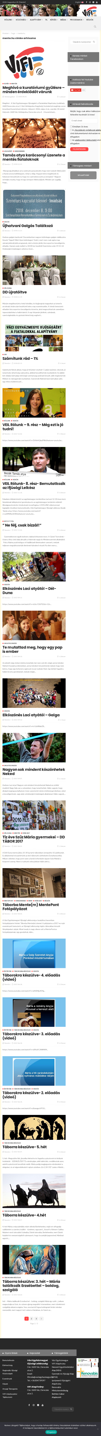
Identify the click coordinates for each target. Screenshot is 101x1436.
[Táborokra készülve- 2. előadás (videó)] (34, 1071)
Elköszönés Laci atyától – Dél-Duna (29, 590)
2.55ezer (62, 1102)
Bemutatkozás (8, 1360)
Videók (15, 420)
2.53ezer (62, 984)
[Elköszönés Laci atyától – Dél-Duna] (34, 566)
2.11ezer (62, 779)
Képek (5, 1384)
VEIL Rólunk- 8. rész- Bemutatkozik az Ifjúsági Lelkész (33, 485)
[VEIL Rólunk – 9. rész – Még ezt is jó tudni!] (34, 403)
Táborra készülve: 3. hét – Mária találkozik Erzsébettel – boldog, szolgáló (31, 1286)
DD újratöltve (14, 292)
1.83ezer (62, 231)
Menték (14, 83)
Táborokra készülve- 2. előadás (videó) (31, 1095)
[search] (95, 26)
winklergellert (10, 97)
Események (7, 1379)
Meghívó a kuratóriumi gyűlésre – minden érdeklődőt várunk (33, 89)
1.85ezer (62, 914)
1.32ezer (62, 598)
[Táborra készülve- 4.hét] (34, 1191)
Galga (6, 221)
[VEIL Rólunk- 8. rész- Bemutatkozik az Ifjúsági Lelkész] (34, 461)
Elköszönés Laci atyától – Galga (31, 715)
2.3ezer (63, 363)
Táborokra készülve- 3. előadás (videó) (31, 1036)
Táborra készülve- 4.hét (24, 1215)
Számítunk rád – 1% (20, 358)
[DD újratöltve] (34, 270)
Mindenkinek (20, 151)
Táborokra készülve (22, 971)
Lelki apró (8, 151)
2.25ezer (62, 1043)
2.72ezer (62, 164)
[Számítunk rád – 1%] (34, 336)
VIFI (5, 354)
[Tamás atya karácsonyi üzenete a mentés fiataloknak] (34, 133)
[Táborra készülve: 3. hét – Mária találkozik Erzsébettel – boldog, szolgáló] (34, 1259)
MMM (30, 900)
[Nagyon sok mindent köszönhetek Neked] (34, 747)
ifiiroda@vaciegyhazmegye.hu (40, 1377)
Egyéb (6, 83)
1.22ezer (62, 97)
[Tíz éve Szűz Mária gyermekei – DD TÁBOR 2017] (34, 815)
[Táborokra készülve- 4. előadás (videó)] (34, 953)
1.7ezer (63, 720)
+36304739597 (38, 1380)
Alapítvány (35, 19)
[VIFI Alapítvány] (83, 175)
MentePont (8, 900)
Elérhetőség (7, 1365)
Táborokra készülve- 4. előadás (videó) (31, 977)
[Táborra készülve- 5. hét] (34, 1127)
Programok (76, 19)
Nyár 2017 (26, 833)
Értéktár (7, 971)
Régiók (89, 19)
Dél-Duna (8, 288)
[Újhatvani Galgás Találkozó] (34, 204)
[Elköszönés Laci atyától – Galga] (34, 693)
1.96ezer (62, 434)
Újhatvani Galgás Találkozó (27, 225)
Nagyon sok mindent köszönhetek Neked (33, 771)
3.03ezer (62, 493)
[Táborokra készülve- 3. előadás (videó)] (34, 1012)
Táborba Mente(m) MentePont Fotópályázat (30, 907)
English (78, 2)
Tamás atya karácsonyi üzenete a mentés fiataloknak (33, 157)
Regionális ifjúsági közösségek (9, 1372)
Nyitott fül (9, 521)
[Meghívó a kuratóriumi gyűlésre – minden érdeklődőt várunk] (24, 62)
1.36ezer (62, 656)
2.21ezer (62, 297)
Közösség (21, 19)
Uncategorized (10, 643)
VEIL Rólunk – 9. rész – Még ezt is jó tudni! (32, 427)
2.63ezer (62, 530)
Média (63, 19)
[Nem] (97, 1429)
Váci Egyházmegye (60, 1360)
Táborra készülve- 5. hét (24, 1147)
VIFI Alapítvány (58, 1363)
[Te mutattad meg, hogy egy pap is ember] (34, 625)
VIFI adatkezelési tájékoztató (9, 1395)
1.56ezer (62, 846)
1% (46, 19)
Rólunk (8, 19)
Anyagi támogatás (10, 1389)
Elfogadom (51, 1432)
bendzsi (7, 164)
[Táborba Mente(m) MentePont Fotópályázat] (34, 883)
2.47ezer (62, 1220)
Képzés (53, 19)
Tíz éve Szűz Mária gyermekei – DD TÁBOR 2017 (33, 839)
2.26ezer (62, 1152)
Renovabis (56, 1387)
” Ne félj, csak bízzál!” (21, 525)
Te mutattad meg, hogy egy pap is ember (32, 649)
